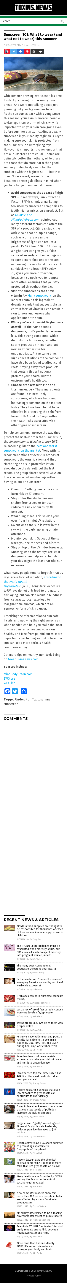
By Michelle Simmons (40, 1003)
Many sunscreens (40, 295)
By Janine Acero (37, 1117)
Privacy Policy (33, 1275)
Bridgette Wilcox (30, 45)
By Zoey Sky (35, 939)
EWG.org (9, 678)
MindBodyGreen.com (18, 674)
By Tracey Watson (38, 1083)
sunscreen (11, 704)
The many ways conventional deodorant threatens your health (36, 967)
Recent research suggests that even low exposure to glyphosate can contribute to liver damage (38, 1093)
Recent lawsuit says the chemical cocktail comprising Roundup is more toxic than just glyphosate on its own (39, 1163)
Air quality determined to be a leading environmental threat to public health (39, 1214)
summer (46, 699)
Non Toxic (32, 699)
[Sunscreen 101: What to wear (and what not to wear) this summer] (33, 10)
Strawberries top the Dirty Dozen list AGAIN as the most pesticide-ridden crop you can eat (39, 1076)
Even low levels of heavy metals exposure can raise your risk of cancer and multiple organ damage (40, 1059)
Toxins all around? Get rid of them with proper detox (40, 1024)
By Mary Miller (36, 1030)
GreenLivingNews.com (23, 659)
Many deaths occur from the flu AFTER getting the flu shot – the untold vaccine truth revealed (39, 1179)
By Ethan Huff (36, 1153)
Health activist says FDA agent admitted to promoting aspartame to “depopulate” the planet (40, 1146)
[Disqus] (33, 770)
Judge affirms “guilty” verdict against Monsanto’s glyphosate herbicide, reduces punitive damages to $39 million (38, 1128)
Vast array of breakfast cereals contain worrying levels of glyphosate (40, 1011)
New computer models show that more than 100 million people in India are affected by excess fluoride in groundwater (39, 1198)
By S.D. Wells (36, 959)
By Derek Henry (37, 973)
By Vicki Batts (36, 989)
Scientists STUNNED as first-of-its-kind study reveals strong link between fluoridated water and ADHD (40, 1229)
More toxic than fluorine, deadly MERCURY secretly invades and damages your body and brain (35, 1246)
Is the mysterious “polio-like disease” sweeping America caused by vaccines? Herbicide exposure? (40, 982)
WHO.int (9, 683)
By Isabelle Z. (36, 1016)
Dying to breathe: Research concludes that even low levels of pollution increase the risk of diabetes (39, 1109)
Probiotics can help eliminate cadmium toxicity (40, 997)
